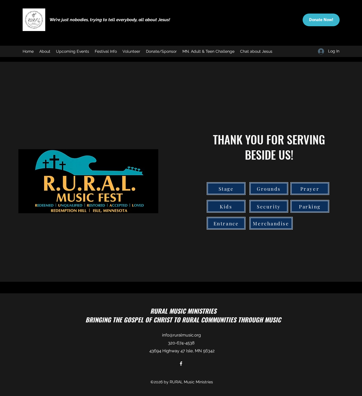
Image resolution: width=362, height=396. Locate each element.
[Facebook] (181, 363)
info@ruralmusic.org (181, 335)
